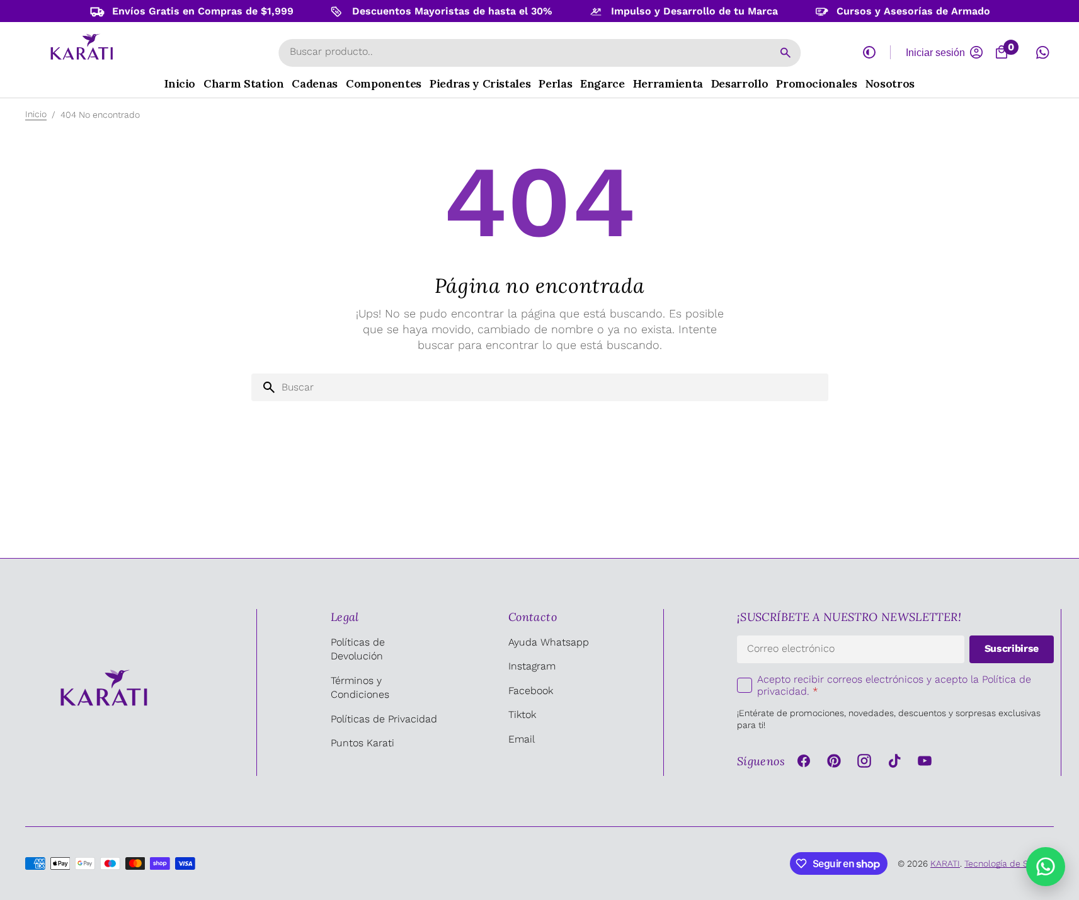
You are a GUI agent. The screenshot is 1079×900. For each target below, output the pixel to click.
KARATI (945, 863)
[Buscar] (785, 53)
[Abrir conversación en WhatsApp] (1042, 52)
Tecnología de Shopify (1009, 863)
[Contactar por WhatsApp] (1045, 866)
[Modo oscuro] (869, 52)
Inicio (36, 114)
